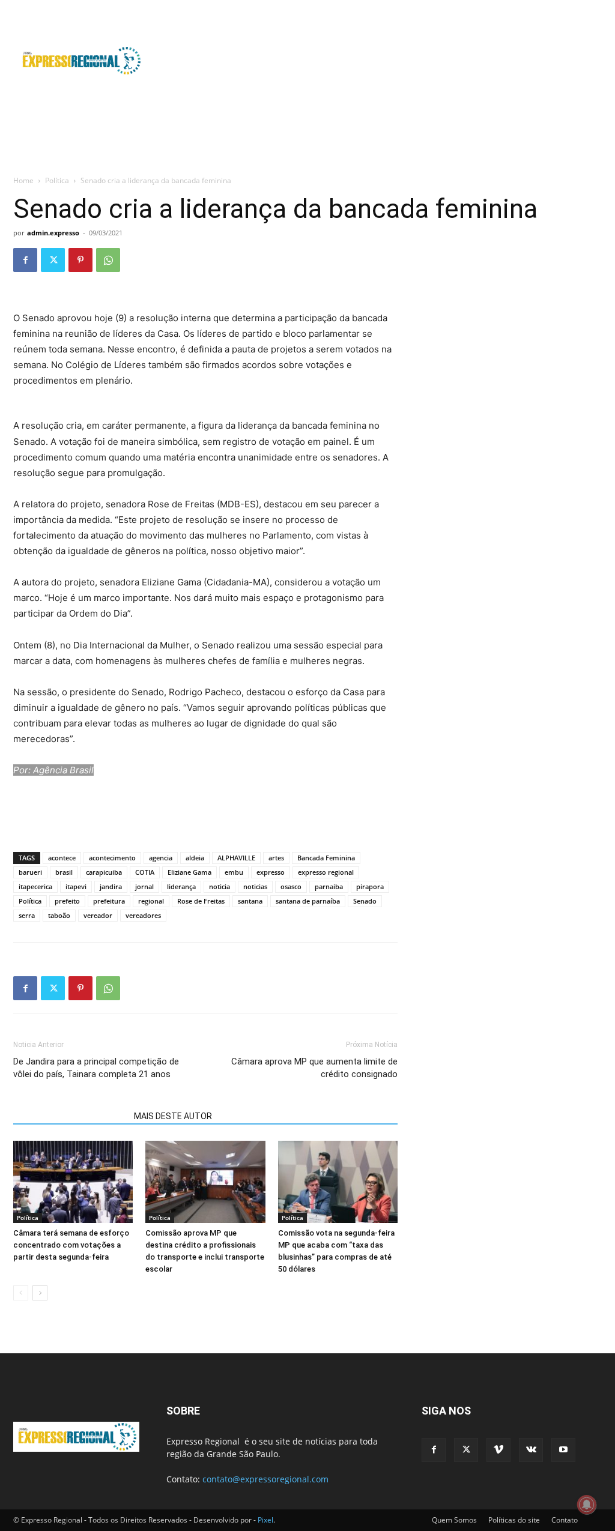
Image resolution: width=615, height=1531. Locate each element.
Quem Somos (454, 1520)
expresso (270, 872)
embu (234, 872)
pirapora (370, 886)
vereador (97, 915)
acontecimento (112, 857)
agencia (160, 857)
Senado (365, 900)
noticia (219, 886)
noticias (255, 886)
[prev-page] (20, 1292)
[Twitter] (533, 8)
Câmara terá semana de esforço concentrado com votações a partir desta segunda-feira (71, 1244)
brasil (64, 872)
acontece (62, 857)
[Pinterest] (80, 260)
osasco (290, 886)
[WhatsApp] (108, 260)
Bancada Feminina (326, 857)
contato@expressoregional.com (265, 1479)
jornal (144, 886)
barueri (30, 872)
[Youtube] (593, 8)
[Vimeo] (553, 8)
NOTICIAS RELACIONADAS (70, 1116)
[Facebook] (513, 8)
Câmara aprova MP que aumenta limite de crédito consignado (314, 1068)
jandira (111, 886)
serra (27, 915)
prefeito (67, 900)
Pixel (265, 1520)
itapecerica (35, 886)
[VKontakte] (573, 8)
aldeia (195, 857)
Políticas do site (514, 1520)
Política (57, 180)
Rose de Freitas (201, 900)
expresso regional (326, 872)
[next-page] (39, 1292)
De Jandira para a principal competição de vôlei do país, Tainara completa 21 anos (96, 1068)
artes (276, 857)
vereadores (143, 915)
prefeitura (109, 900)
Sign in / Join (227, 8)
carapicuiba (104, 872)
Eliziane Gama (189, 872)
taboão (59, 915)
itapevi (75, 886)
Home (23, 180)
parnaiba (329, 886)
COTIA (144, 872)
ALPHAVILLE (236, 857)
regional (151, 900)
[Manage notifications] (586, 1504)
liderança (181, 886)
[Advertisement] (383, 61)
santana (250, 900)
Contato (564, 1520)
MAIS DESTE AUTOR (173, 1116)
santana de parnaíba (308, 900)
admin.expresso (53, 232)
